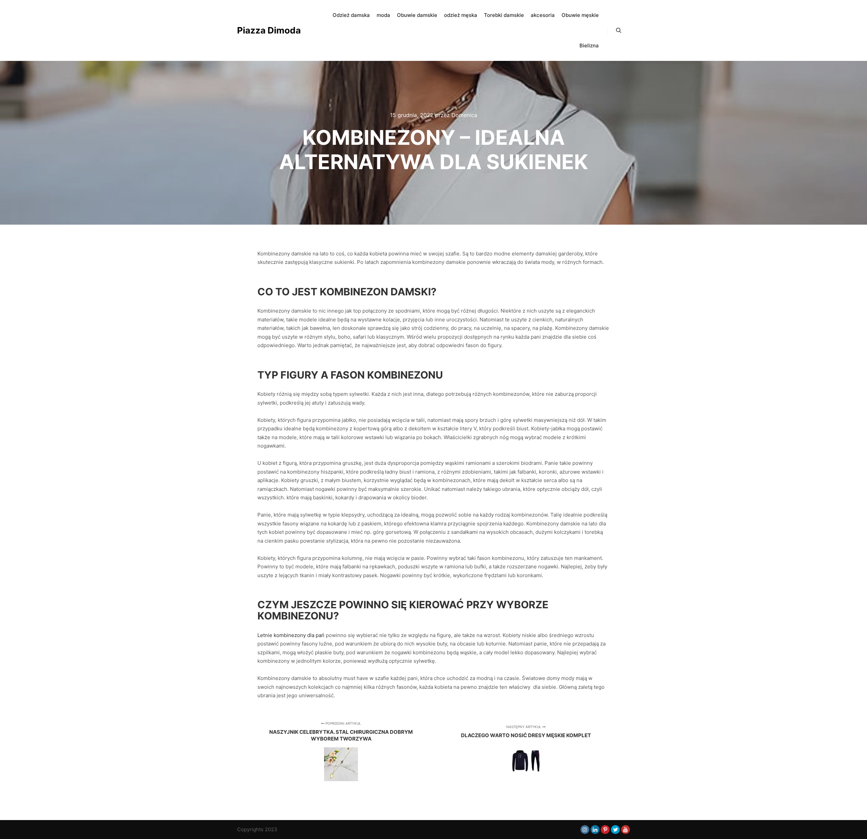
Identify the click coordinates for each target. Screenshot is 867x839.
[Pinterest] (605, 829)
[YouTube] (625, 829)
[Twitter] (615, 829)
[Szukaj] (619, 30)
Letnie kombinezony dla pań (290, 635)
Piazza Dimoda (269, 30)
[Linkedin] (595, 829)
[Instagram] (584, 829)
